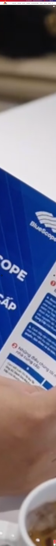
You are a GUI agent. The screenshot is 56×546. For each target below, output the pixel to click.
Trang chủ (14, 3)
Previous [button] (2, 275)
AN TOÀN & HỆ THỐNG (34, 3)
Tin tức (41, 3)
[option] (28, 275)
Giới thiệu (19, 3)
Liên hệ (49, 3)
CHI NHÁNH (28, 3)
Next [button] (54, 275)
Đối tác (45, 3)
